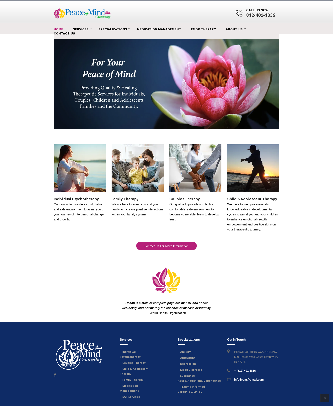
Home (58, 29)
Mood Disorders (191, 370)
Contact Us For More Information (166, 246)
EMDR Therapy (203, 29)
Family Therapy (125, 199)
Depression (188, 364)
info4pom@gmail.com (249, 379)
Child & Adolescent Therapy (252, 199)
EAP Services (131, 396)
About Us (234, 29)
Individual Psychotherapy (76, 199)
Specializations (112, 29)
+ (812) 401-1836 (245, 370)
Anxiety (185, 352)
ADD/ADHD (187, 358)
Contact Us (64, 33)
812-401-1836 (260, 15)
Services (81, 29)
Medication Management (159, 29)
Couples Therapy (184, 199)
